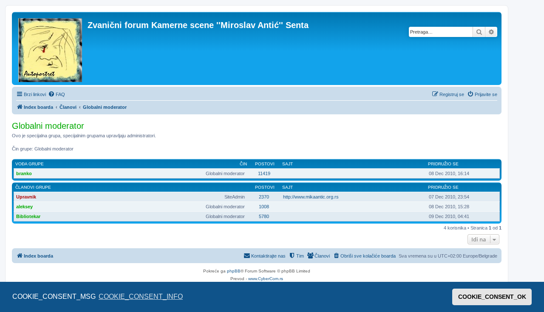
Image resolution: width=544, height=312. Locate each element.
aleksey (24, 206)
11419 (264, 173)
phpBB (234, 271)
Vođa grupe (29, 164)
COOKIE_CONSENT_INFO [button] (141, 296)
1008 (264, 206)
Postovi (265, 164)
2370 (264, 196)
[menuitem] (56, 94)
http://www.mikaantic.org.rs (311, 196)
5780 (264, 216)
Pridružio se (443, 164)
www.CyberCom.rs (265, 278)
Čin (243, 164)
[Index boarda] (51, 48)
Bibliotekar (28, 216)
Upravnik (26, 196)
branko (24, 173)
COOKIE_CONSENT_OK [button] (492, 296)
